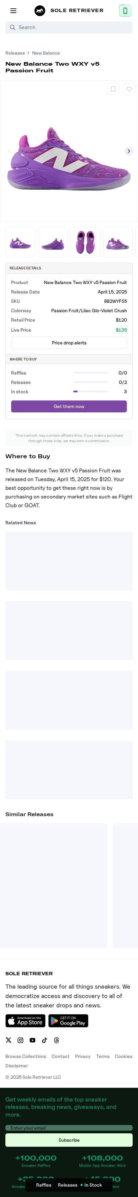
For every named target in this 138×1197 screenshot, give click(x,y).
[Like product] (129, 89)
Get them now (69, 406)
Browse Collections (25, 1056)
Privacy (83, 1056)
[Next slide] (129, 151)
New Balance (46, 53)
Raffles (43, 1185)
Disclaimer (16, 1065)
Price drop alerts (69, 342)
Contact (61, 1056)
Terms (103, 1056)
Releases (15, 53)
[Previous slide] (9, 151)
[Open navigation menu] (13, 10)
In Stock (93, 1185)
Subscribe (69, 1140)
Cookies (123, 1056)
